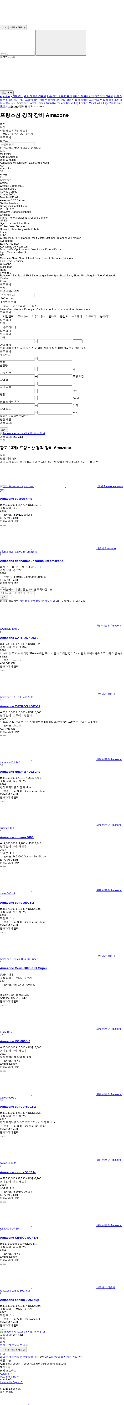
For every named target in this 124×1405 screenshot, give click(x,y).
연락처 (24, 1345)
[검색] (60, 43)
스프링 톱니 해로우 (36, 99)
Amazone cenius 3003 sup (19, 1299)
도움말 (15, 1345)
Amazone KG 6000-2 (15, 1041)
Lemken (83, 103)
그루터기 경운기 (103, 96)
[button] (62, 74)
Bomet (32, 103)
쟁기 (22, 99)
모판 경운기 (65, 96)
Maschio (94, 103)
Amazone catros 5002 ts (18, 1172)
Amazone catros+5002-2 (18, 1106)
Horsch (41, 103)
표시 (3, 429)
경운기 (42, 96)
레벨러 (84, 99)
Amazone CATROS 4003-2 (19, 637)
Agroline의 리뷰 (54, 1357)
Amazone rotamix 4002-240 (20, 771)
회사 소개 (5, 1345)
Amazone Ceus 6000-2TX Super (23, 968)
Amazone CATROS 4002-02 (20, 706)
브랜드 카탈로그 (73, 1357)
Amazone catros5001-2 (17, 902)
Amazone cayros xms (16, 498)
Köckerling (72, 103)
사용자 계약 (51, 601)
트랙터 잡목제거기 (83, 96)
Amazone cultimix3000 (17, 837)
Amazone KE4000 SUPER (19, 1237)
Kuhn (49, 103)
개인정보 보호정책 (30, 601)
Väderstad (116, 103)
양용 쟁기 (52, 96)
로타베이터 (54, 99)
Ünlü (2, 106)
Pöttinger (104, 103)
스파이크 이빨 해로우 (101, 99)
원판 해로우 (31, 96)
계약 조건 (5, 1357)
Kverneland (59, 103)
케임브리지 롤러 (70, 99)
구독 (3, 597)
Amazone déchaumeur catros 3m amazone (31, 561)
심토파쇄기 (12, 99)
